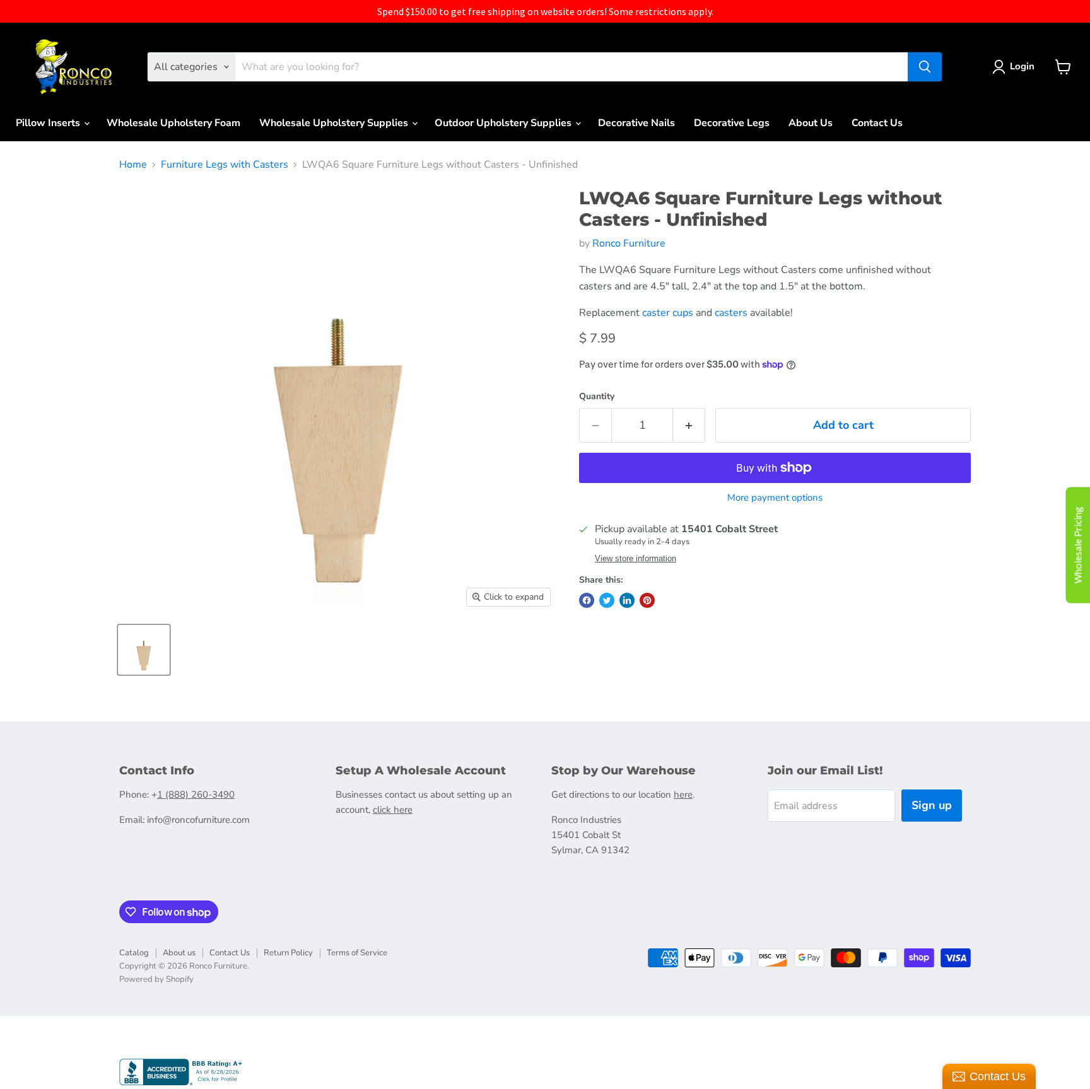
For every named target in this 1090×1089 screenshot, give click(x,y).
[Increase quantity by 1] (689, 425)
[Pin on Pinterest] (647, 600)
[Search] (925, 66)
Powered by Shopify (156, 979)
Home (133, 164)
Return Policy (288, 952)
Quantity (596, 397)
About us (179, 952)
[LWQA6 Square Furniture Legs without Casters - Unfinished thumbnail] (144, 650)
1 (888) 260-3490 (196, 794)
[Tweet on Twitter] (606, 600)
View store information (635, 558)
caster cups (667, 313)
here (683, 794)
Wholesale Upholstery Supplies (335, 123)
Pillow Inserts (49, 123)
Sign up (931, 805)
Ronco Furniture (628, 243)
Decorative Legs (732, 123)
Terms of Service (357, 952)
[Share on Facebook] (586, 600)
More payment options (775, 497)
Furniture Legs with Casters (224, 164)
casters (731, 313)
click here (393, 809)
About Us (810, 123)
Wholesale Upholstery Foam (173, 123)
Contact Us (877, 123)
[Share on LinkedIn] (627, 600)
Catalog (134, 952)
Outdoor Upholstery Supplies (504, 123)
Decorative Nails (636, 123)
